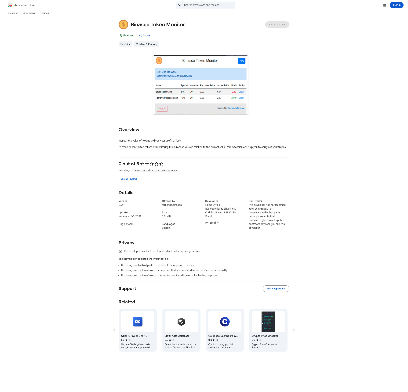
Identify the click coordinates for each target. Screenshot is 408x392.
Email (213, 222)
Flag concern (126, 224)
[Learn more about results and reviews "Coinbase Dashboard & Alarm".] (217, 340)
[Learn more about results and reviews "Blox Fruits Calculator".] (173, 340)
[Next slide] (294, 330)
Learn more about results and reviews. (156, 170)
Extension (125, 44)
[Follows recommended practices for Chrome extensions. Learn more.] (121, 35)
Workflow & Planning (146, 44)
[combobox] (209, 5)
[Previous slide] (114, 330)
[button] (384, 5)
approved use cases (184, 265)
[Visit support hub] (276, 288)
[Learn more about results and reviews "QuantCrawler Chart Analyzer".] (129, 340)
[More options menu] (378, 5)
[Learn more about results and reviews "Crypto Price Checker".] (260, 340)
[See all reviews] (129, 179)
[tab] (12, 13)
